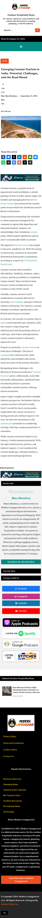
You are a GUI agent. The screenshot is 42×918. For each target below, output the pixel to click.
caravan (33, 232)
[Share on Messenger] (8, 157)
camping (5, 355)
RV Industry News (11, 806)
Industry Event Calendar (14, 790)
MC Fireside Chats (11, 795)
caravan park (7, 423)
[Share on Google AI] (14, 162)
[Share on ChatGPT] (8, 162)
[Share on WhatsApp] (3, 162)
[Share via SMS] (35, 157)
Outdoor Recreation (12, 801)
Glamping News (10, 784)
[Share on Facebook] (3, 157)
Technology (8, 812)
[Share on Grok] (25, 162)
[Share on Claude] (19, 162)
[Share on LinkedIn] (19, 157)
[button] (21, 47)
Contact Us (8, 756)
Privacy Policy (9, 736)
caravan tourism (21, 245)
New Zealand (16, 302)
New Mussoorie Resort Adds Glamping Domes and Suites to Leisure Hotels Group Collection (26, 689)
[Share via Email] (30, 157)
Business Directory (12, 779)
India (3, 323)
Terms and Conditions (13, 743)
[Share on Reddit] (25, 157)
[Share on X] (14, 157)
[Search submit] (37, 30)
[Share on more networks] (30, 162)
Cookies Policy (10, 750)
